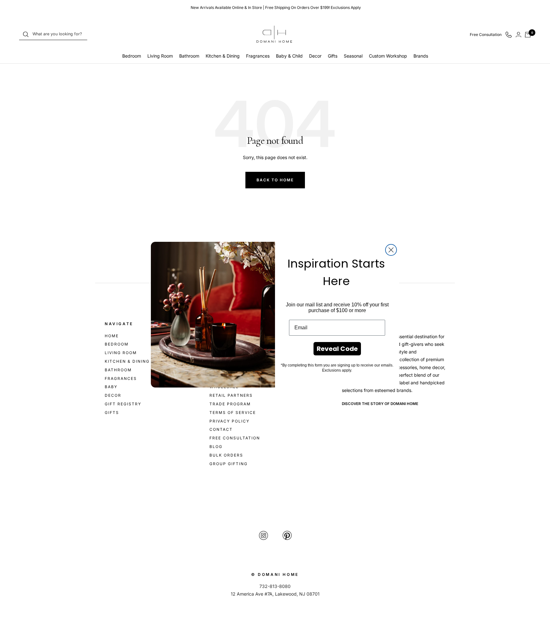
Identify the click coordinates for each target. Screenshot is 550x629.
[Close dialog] (391, 249)
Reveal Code (337, 348)
